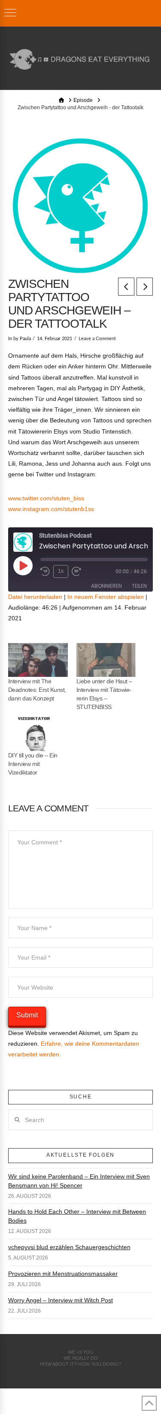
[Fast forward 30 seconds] (76, 571)
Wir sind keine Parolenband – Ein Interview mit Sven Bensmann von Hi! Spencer (79, 1181)
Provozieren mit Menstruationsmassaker (63, 1273)
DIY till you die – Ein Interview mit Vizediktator (33, 764)
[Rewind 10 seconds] (45, 571)
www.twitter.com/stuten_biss (46, 498)
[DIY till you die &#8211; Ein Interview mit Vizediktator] (38, 734)
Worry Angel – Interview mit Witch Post (60, 1300)
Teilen (139, 585)
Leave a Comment (97, 339)
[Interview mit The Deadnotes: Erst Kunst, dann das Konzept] (38, 660)
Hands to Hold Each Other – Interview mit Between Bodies (77, 1216)
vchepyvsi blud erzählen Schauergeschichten (69, 1247)
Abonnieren (106, 585)
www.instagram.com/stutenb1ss (51, 509)
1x (61, 571)
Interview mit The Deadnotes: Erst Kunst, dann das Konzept (37, 690)
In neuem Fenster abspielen (105, 596)
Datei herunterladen (35, 596)
